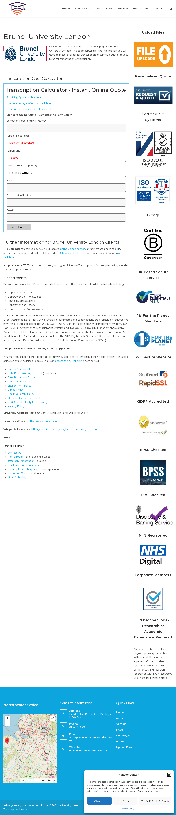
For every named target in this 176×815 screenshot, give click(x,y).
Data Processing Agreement (25, 373)
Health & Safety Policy (21, 393)
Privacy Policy (16, 406)
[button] (169, 775)
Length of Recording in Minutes (26, 120)
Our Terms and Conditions (23, 465)
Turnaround (14, 150)
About (110, 8)
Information (140, 8)
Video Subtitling (17, 477)
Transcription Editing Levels (24, 469)
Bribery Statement (19, 369)
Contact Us (14, 452)
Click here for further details (150, 677)
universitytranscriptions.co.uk (88, 750)
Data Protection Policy (21, 377)
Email (10, 210)
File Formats (15, 456)
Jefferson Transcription (21, 460)
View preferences (155, 800)
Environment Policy (19, 385)
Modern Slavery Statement (24, 398)
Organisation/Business (20, 195)
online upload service (72, 248)
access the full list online (69, 360)
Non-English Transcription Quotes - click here (33, 109)
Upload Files (82, 8)
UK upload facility (70, 253)
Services (123, 8)
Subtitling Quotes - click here (24, 97)
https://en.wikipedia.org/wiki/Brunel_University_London (64, 429)
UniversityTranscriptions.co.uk (77, 805)
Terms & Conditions (35, 805)
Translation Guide (18, 473)
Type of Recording (18, 135)
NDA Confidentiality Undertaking (27, 402)
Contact (157, 8)
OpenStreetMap (33, 780)
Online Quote (124, 735)
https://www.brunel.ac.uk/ (44, 421)
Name (11, 180)
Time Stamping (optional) (22, 165)
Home (66, 8)
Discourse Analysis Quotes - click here (29, 103)
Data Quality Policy (19, 381)
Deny (125, 800)
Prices (98, 8)
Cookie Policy (127, 808)
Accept (99, 800)
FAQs (119, 729)
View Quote (19, 227)
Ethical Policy (16, 389)
